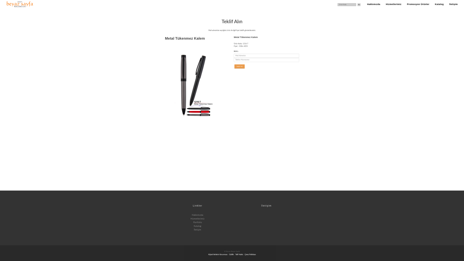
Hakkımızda (197, 215)
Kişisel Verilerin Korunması (217, 254)
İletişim (197, 230)
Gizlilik (231, 254)
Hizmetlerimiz (198, 219)
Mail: (236, 51)
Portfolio (197, 222)
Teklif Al (239, 66)
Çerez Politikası (250, 254)
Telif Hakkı (239, 254)
